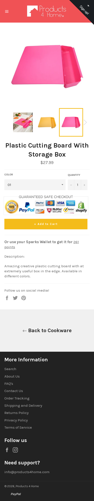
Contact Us (13, 391)
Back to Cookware (49, 330)
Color (8, 174)
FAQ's (8, 383)
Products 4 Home (27, 486)
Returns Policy (16, 412)
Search (10, 369)
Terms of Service (18, 427)
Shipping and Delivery (23, 405)
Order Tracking (17, 398)
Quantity (74, 175)
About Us (12, 376)
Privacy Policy (16, 420)
